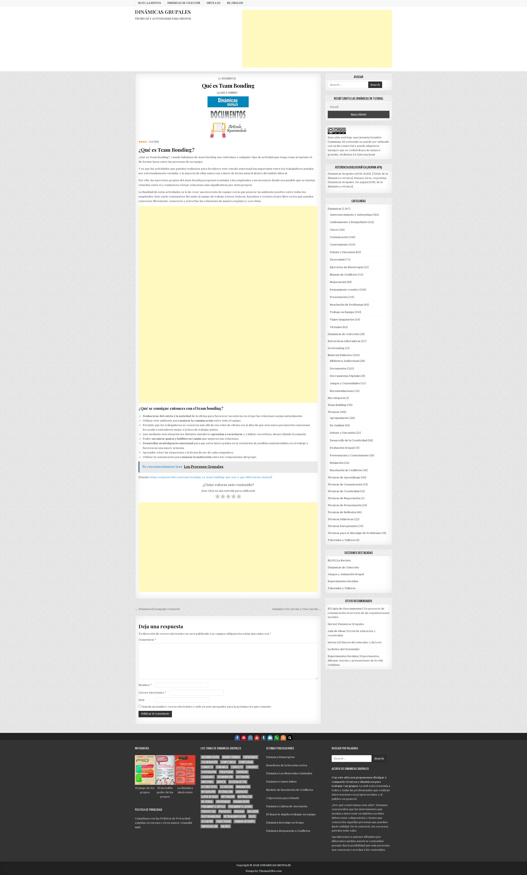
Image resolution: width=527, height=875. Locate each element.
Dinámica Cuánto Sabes (281, 781)
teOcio (332, 642)
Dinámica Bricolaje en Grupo (285, 822)
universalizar (209, 826)
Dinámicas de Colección (183, 3)
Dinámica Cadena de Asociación (286, 806)
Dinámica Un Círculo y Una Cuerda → (296, 609)
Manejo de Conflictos (343, 274)
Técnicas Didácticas (340, 519)
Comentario (147, 639)
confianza (222, 767)
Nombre (145, 685)
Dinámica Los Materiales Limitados (289, 773)
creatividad (226, 772)
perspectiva (208, 811)
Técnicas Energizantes (343, 526)
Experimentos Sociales (343, 581)
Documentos (229, 78)
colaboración (209, 762)
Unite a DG (213, 3)
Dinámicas (334, 208)
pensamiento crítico (213, 806)
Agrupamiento (339, 417)
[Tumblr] (263, 737)
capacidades (250, 757)
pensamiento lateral (240, 806)
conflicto (237, 767)
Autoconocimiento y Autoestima (351, 214)
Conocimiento (339, 244)
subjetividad (223, 821)
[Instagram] (250, 737)
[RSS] (283, 737)
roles (252, 816)
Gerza (332, 624)
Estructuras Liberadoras (344, 341)
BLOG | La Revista (149, 3)
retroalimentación (234, 816)
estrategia (226, 787)
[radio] (217, 497)
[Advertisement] (317, 39)
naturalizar (245, 797)
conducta (207, 767)
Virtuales (336, 327)
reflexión (253, 811)
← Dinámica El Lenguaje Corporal (157, 609)
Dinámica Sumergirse (280, 757)
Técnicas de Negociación (344, 498)
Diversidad (337, 259)
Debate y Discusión (342, 252)
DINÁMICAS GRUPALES (163, 11)
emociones (207, 782)
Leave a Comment (229, 92)
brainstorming (231, 757)
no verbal (207, 802)
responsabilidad (211, 816)
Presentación (338, 297)
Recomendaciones (342, 391)
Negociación (338, 282)
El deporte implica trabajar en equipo (291, 814)
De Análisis (337, 425)
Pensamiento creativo (344, 289)
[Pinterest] (243, 737)
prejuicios (225, 811)
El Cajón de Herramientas (345, 608)
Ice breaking (336, 348)
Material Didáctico (340, 355)
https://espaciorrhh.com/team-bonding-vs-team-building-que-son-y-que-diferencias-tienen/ (210, 477)
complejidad (246, 762)
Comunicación (339, 237)
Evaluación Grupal (342, 447)
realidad (239, 811)
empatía (221, 782)
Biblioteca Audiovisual (344, 360)
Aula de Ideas (336, 631)
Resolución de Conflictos (346, 470)
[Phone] (276, 737)
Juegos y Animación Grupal (346, 574)
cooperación (209, 772)
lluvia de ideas (210, 797)
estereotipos (209, 787)
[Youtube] (257, 737)
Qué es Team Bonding (228, 85)
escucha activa (237, 782)
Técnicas (333, 412)
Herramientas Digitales (345, 375)
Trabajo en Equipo (342, 312)
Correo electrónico (152, 692)
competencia (228, 762)
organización (241, 802)
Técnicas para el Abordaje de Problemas (354, 533)
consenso (252, 767)
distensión (242, 777)
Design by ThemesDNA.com (264, 871)
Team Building (337, 405)
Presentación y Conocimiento (349, 455)
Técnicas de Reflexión (342, 512)
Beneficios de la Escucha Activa (286, 765)
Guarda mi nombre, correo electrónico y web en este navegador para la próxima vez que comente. (207, 706)
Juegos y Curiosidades (345, 383)
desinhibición (225, 777)
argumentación (210, 757)
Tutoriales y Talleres (342, 540)
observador (223, 802)
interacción (225, 792)
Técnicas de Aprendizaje (344, 477)
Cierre (334, 229)
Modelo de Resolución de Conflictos (289, 789)
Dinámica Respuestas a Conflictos (288, 830)
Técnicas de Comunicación (345, 484)
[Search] (290, 737)
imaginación (243, 787)
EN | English (235, 3)
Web (142, 700)
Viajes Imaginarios (342, 319)
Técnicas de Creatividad (343, 491)
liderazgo (241, 792)
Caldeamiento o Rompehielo (348, 222)
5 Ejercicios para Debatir (282, 798)
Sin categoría (336, 398)
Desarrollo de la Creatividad (348, 440)
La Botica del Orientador (344, 649)
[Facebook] (237, 737)
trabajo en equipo (244, 821)
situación (207, 821)
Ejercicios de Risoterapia (346, 267)
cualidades (208, 777)
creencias (242, 772)
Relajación (336, 462)
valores (225, 826)
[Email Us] (270, 737)
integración (208, 792)
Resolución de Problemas (346, 304)
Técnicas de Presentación (344, 505)
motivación (228, 797)
